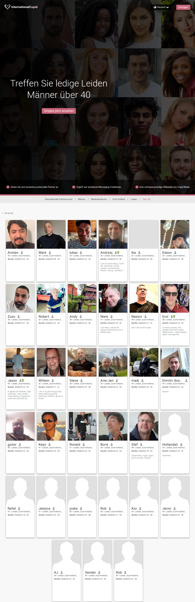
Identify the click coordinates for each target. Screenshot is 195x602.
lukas (73, 253)
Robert (44, 316)
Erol (165, 316)
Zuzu (11, 316)
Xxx (134, 508)
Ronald (74, 444)
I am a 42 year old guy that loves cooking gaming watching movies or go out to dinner (51, 395)
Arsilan (13, 253)
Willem (44, 380)
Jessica (44, 508)
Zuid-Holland (118, 199)
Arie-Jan (106, 380)
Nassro (136, 316)
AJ (56, 572)
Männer (81, 199)
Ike (133, 253)
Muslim (165, 391)
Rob (103, 508)
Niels (104, 316)
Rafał (12, 508)
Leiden (134, 199)
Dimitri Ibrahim (172, 380)
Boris (104, 444)
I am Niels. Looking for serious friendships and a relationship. (111, 329)
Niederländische (99, 199)
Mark (42, 253)
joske (73, 508)
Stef (134, 444)
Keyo (42, 444)
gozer (12, 444)
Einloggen (183, 7)
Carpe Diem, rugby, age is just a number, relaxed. (142, 456)
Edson (167, 253)
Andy (73, 316)
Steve (73, 380)
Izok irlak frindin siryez (141, 327)
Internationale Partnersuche (59, 199)
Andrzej (106, 253)
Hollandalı (170, 444)
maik (135, 380)
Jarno (166, 508)
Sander (90, 572)
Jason (12, 380)
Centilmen (166, 455)
